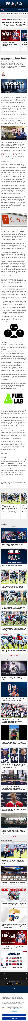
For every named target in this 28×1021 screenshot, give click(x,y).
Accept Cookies (14, 1018)
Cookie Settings (14, 1011)
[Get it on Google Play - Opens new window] (18, 984)
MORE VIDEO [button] (14, 836)
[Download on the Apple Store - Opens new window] (9, 984)
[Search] (23, 10)
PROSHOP (20, 9)
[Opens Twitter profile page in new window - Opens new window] (7, 76)
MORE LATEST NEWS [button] (14, 655)
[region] (14, 1007)
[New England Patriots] (14, 989)
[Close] (25, 995)
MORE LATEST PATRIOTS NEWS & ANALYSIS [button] (14, 51)
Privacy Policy (17, 1008)
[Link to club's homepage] (2, 9)
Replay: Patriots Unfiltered (12, 19)
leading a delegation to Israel (8, 154)
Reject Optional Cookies (14, 1014)
